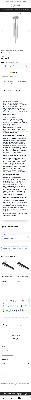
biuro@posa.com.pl (20, 1)
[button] (3, 45)
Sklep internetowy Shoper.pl (7, 383)
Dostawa (11, 91)
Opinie (18, 91)
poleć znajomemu (22, 81)
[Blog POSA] (17, 339)
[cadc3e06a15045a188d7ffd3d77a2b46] (15, 29)
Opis (3, 91)
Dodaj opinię (27, 236)
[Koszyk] (19, 398)
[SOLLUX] (14, 73)
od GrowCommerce (15, 384)
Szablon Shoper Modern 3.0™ (23, 383)
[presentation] (3, 30)
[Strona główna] (15, 5)
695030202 (9, 1)
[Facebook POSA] (14, 339)
